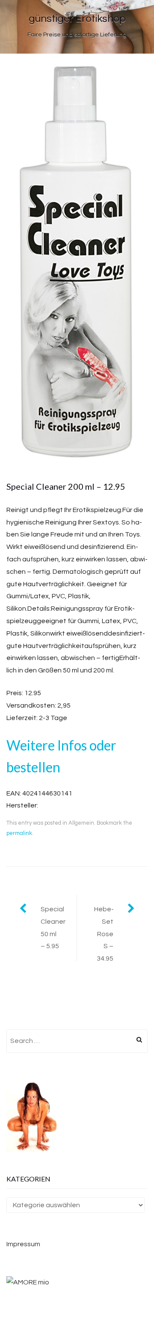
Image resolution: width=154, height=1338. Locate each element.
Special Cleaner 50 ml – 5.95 (53, 927)
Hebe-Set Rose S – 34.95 (104, 934)
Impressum (23, 1244)
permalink (19, 833)
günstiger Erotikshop (77, 18)
